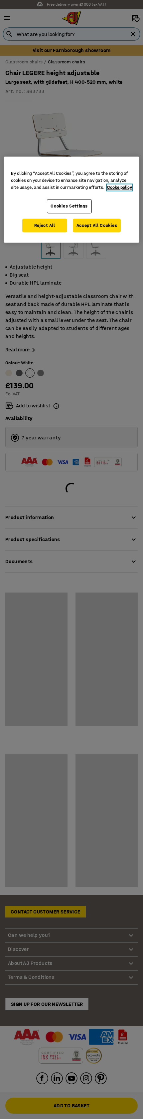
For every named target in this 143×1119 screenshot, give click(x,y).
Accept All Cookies (96, 225)
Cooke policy (119, 188)
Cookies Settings (69, 206)
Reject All (44, 225)
